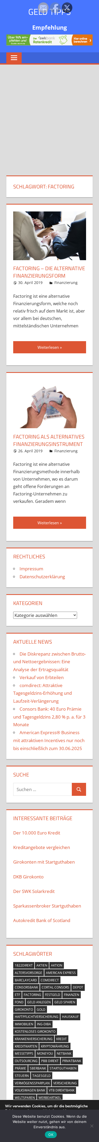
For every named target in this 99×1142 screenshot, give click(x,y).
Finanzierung (66, 282)
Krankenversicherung (34, 1039)
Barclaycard (26, 980)
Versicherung (65, 1083)
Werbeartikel (50, 1097)
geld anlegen (39, 1002)
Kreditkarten (26, 1046)
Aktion (56, 965)
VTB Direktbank (61, 1090)
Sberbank (38, 1068)
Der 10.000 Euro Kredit (36, 833)
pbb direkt (50, 1061)
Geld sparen (64, 1002)
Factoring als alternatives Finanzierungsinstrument (48, 440)
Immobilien (24, 1024)
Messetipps (24, 1053)
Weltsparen (25, 1097)
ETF (17, 994)
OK (50, 1134)
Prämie (20, 1068)
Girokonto (24, 1009)
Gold (41, 1009)
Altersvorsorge (28, 973)
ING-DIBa (44, 1024)
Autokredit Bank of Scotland (41, 920)
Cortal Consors (55, 987)
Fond (19, 1002)
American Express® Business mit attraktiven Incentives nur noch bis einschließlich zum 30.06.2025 (48, 740)
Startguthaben (63, 1068)
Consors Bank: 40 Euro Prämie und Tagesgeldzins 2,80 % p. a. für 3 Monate (49, 717)
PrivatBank (71, 1061)
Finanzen (71, 994)
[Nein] (91, 1125)
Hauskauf (70, 1016)
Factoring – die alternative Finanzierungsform (49, 272)
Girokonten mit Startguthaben (44, 862)
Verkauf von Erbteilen (42, 677)
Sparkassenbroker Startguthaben (47, 906)
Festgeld (52, 994)
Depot (78, 987)
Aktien (41, 965)
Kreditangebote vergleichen (41, 847)
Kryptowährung (55, 1046)
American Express (61, 973)
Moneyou (45, 1053)
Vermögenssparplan (32, 1083)
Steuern (22, 1075)
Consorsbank (26, 987)
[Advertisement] (49, 116)
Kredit (61, 1039)
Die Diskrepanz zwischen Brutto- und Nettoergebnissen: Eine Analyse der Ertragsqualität (49, 662)
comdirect (50, 980)
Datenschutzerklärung (42, 577)
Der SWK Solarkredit (34, 891)
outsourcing (26, 1061)
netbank (64, 1053)
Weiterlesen (48, 347)
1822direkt (24, 965)
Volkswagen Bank (30, 1090)
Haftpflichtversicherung (36, 1016)
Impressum (31, 569)
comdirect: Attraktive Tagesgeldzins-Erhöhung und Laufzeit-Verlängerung (42, 693)
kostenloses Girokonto (35, 1031)
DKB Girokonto (28, 877)
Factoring (32, 994)
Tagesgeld (41, 1075)
